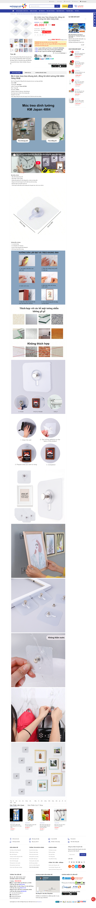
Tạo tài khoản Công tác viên (54, 867)
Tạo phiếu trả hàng (53, 858)
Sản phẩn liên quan (17, 805)
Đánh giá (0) (28, 72)
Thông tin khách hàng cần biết (16, 856)
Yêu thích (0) (67, 1)
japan (15, 802)
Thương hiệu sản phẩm (34, 860)
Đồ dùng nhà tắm (16, 841)
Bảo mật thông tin (13, 854)
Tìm (57, 6)
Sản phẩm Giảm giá (33, 858)
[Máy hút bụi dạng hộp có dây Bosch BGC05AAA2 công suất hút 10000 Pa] (71, 53)
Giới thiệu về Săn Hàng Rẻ (15, 850)
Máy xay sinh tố (35, 841)
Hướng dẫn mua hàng (33, 856)
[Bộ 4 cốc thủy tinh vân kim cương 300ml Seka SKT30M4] (71, 90)
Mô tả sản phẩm (16, 72)
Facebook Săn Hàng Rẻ (16, 896)
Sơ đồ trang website (33, 863)
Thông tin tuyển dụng (33, 852)
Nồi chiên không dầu (75, 841)
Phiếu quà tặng (52, 852)
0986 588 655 (80, 6)
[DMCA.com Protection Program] (80, 882)
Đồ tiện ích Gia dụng (55, 841)
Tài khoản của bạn (52, 850)
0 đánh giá (41, 22)
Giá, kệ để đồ (54, 838)
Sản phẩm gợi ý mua (35, 805)
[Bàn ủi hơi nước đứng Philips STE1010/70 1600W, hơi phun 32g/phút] (71, 81)
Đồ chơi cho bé (16, 838)
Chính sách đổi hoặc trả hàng (16, 867)
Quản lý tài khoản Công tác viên (55, 869)
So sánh (60, 1)
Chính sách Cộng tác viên (54, 865)
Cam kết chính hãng (33, 850)
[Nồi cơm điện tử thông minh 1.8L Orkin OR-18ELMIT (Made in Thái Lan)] (71, 62)
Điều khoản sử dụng (14, 852)
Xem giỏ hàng (51, 854)
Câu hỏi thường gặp (14, 860)
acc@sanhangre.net (15, 894)
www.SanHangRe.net (15, 898)
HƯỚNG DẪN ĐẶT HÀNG (40, 72)
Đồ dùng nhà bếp (35, 838)
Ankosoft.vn (39, 901)
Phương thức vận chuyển (15, 863)
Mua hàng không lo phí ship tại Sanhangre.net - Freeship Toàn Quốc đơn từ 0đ (77, 36)
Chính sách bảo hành (14, 858)
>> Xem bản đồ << (60, 53)
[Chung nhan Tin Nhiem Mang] (68, 882)
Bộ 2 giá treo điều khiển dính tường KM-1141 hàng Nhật (15, 826)
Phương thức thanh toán (15, 865)
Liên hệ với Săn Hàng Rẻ (34, 865)
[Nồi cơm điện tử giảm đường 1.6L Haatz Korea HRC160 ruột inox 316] (71, 100)
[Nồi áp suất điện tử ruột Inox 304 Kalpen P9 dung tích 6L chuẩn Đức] (72, 72)
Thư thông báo (52, 856)
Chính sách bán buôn (33, 854)
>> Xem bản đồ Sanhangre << (17, 892)
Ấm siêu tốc (73, 838)
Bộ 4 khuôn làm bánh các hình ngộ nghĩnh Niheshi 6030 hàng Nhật (45, 826)
